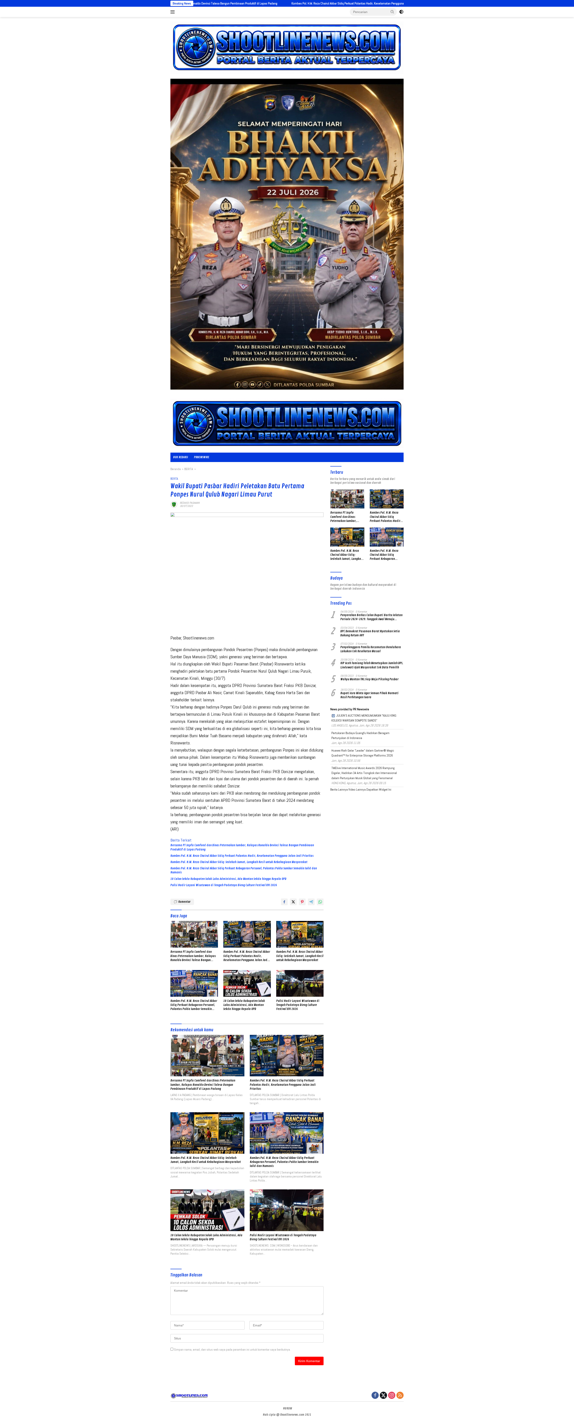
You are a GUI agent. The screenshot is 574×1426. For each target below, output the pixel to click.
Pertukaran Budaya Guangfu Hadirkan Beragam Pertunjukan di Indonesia (360, 735)
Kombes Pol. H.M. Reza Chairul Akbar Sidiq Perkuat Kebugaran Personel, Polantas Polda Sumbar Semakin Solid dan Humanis (243, 870)
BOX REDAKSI (180, 457)
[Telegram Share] (311, 901)
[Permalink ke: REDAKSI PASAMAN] (174, 504)
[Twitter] (383, 1396)
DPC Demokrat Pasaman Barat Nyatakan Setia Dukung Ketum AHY (370, 633)
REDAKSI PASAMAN (190, 503)
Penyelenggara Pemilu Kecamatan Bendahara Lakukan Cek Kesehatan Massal (370, 649)
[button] (392, 11)
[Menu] (173, 12)
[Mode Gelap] (401, 12)
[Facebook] (375, 1396)
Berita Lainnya (339, 789)
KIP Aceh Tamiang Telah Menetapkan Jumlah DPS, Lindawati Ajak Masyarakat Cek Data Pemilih (371, 665)
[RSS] (400, 1396)
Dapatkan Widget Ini (378, 789)
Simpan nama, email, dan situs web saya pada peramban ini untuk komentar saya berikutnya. (232, 1350)
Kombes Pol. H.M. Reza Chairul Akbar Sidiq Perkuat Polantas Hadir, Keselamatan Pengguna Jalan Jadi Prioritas (250, 3)
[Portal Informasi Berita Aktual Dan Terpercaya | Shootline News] (287, 423)
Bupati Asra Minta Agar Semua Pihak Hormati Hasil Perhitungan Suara (369, 695)
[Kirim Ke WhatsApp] (320, 901)
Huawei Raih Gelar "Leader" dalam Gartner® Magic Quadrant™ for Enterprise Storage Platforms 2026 (362, 752)
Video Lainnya (357, 789)
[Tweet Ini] (293, 901)
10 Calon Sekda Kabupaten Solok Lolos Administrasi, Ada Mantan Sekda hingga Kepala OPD (228, 879)
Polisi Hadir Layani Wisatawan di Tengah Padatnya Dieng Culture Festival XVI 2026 (223, 885)
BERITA (174, 479)
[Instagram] (391, 1396)
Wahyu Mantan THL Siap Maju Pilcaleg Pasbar (369, 679)
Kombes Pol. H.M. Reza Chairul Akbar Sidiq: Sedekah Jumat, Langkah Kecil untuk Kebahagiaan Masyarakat (398, 3)
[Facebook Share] (284, 901)
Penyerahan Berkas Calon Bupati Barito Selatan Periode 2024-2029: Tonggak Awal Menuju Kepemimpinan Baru (371, 617)
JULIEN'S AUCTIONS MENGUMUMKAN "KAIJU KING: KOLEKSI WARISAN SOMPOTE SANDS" (364, 717)
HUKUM (287, 1408)
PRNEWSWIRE (201, 457)
